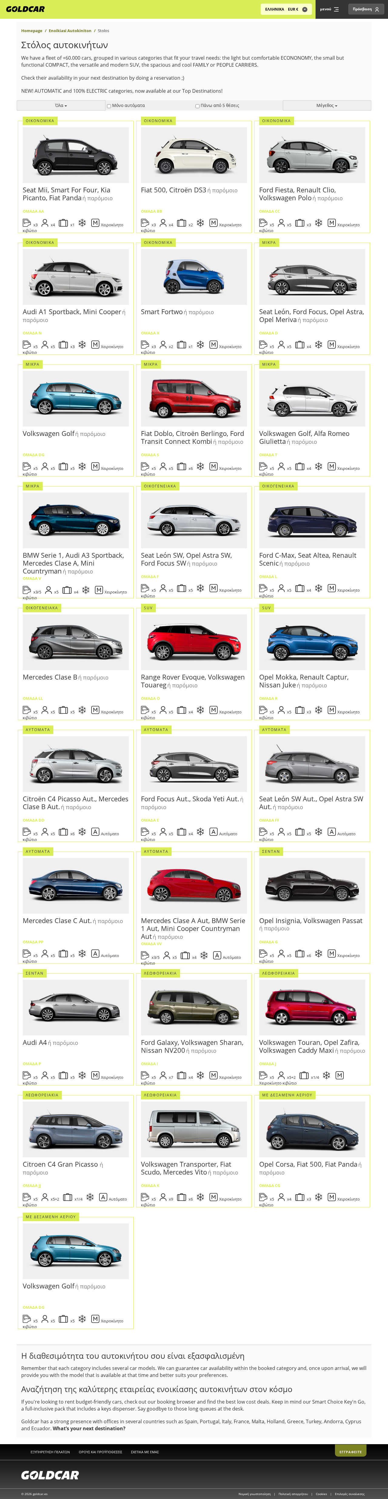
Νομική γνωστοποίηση (255, 1494)
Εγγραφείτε (351, 1452)
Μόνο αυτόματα (128, 105)
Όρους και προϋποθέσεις (100, 1452)
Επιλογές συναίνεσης (350, 1494)
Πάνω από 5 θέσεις (219, 105)
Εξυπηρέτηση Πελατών (50, 1452)
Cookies (322, 1494)
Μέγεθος (325, 105)
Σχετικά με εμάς (145, 1452)
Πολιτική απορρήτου (294, 1494)
